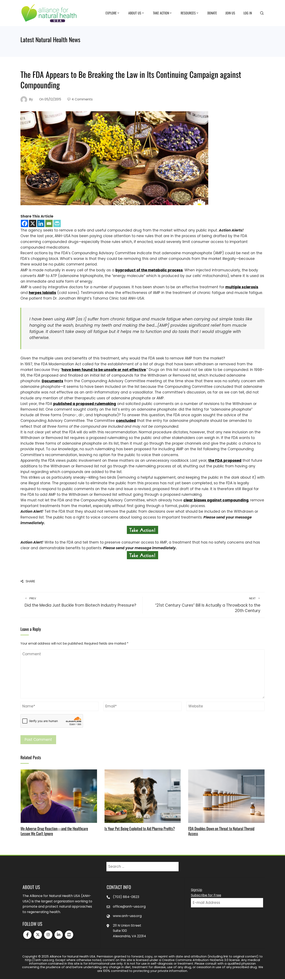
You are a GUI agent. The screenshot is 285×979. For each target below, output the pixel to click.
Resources (188, 12)
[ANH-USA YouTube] (69, 935)
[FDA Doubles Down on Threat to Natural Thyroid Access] (226, 795)
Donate (212, 12)
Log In (247, 12)
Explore (111, 12)
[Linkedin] (40, 223)
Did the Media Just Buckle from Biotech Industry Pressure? (80, 602)
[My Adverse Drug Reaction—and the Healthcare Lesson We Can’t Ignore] (59, 795)
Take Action (161, 12)
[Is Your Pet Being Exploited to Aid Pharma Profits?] (143, 795)
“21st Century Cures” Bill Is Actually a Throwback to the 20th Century (207, 605)
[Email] (49, 223)
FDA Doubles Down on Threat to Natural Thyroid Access (221, 831)
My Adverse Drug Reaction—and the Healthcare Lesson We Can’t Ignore (54, 831)
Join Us (230, 12)
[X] (32, 223)
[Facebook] (24, 223)
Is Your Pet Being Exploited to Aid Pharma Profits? (140, 828)
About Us (134, 12)
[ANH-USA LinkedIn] (58, 935)
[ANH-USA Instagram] (48, 935)
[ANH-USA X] (38, 935)
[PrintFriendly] (57, 223)
